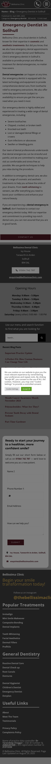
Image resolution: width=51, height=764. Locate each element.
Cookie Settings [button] (12, 389)
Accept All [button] (26, 389)
